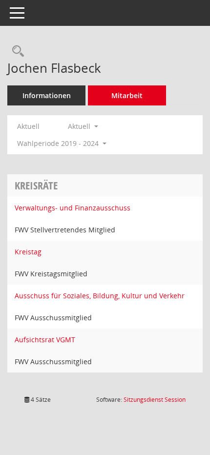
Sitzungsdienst (155, 399)
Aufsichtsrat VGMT (45, 339)
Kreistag (28, 251)
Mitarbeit (127, 95)
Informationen (46, 95)
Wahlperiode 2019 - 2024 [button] (59, 143)
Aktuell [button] (80, 126)
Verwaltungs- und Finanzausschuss (72, 207)
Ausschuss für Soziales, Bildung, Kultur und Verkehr (100, 295)
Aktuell (28, 126)
